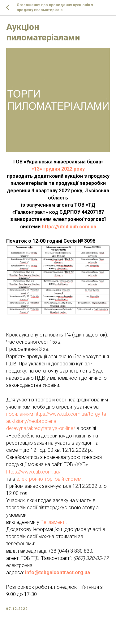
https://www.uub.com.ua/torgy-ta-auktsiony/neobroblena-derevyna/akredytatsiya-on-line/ (57, 421)
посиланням (20, 414)
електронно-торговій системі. (50, 479)
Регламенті (53, 522)
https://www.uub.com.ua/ (33, 472)
